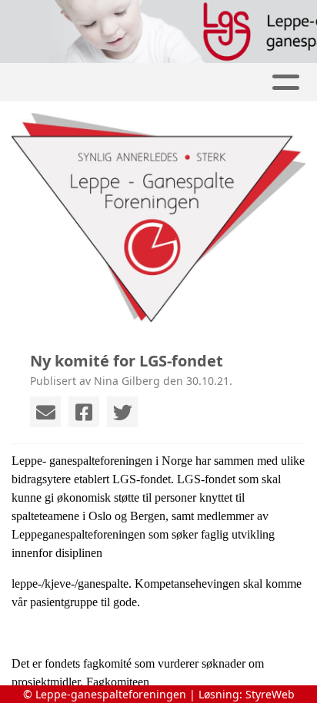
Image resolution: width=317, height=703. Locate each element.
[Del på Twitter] (122, 411)
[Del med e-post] (45, 411)
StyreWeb (270, 694)
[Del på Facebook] (83, 411)
